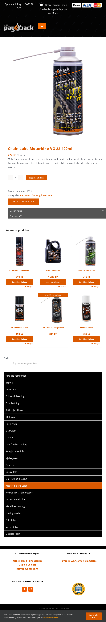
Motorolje (11, 417)
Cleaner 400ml (86, 327)
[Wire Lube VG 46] (53, 251)
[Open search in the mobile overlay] (53, 363)
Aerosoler (25, 195)
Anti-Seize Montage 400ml (52, 327)
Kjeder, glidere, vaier (42, 195)
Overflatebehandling (16, 444)
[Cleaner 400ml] (86, 308)
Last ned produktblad (23, 201)
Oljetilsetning (12, 403)
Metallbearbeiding (15, 506)
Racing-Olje (11, 423)
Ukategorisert (13, 533)
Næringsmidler (13, 513)
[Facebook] (24, 589)
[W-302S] (53, 90)
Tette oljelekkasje (15, 410)
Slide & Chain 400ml (86, 270)
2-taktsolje (11, 430)
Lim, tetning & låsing (16, 478)
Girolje (9, 437)
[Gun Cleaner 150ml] (19, 308)
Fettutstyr (11, 520)
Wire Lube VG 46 (53, 270)
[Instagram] (30, 589)
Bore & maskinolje (15, 499)
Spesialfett (11, 471)
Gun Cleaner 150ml (19, 327)
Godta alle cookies (93, 616)
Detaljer (29, 286)
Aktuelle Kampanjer (16, 375)
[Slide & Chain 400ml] (86, 251)
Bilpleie (9, 382)
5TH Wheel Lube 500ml (19, 270)
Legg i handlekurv (36, 178)
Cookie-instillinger (50, 617)
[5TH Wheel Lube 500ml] (19, 251)
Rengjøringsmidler (15, 451)
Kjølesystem (12, 458)
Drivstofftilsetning (15, 396)
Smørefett (11, 465)
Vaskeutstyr (12, 527)
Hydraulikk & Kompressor (19, 492)
